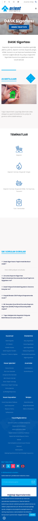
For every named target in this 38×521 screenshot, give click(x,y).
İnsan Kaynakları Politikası (9, 402)
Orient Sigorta (9, 341)
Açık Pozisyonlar (9, 405)
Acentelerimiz (28, 368)
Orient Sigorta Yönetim (9, 351)
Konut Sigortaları (29, 344)
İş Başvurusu (9, 412)
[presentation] (29, 77)
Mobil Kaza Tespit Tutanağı (10, 385)
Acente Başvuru (28, 371)
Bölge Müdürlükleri (28, 405)
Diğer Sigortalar (28, 357)
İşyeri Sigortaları (28, 347)
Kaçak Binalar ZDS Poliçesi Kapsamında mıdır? (17, 297)
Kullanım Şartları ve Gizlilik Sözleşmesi (19, 423)
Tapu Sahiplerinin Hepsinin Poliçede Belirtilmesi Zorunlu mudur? (16, 316)
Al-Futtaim (9, 344)
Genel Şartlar (19, 450)
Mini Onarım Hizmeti (9, 378)
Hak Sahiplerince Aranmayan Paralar (19, 443)
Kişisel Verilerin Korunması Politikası (19, 433)
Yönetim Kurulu (9, 347)
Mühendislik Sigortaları (28, 354)
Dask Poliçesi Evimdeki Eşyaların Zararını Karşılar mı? (18, 288)
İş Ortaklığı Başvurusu (9, 392)
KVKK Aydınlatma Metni (19, 429)
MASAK (19, 439)
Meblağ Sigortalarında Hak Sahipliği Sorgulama (19, 453)
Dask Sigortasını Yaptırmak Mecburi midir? (16, 263)
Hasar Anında (9, 368)
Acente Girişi (28, 2)
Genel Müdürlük (28, 402)
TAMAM (32, 515)
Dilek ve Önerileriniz (28, 409)
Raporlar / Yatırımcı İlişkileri (9, 354)
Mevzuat (19, 446)
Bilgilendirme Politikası (19, 426)
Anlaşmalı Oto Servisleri (9, 375)
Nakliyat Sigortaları (28, 351)
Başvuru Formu (9, 409)
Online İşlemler (9, 388)
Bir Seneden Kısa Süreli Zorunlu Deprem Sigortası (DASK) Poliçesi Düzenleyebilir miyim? (17, 306)
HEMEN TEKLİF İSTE (19, 27)
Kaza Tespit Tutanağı (9, 381)
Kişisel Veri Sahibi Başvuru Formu (19, 436)
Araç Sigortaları (28, 341)
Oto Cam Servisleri (9, 371)
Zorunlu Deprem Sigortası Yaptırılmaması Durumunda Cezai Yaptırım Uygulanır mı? (18, 278)
